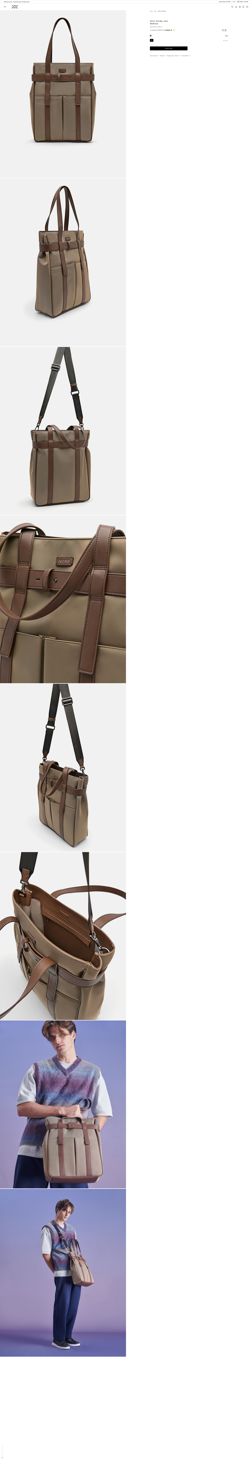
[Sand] (151, 36)
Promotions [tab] (185, 56)
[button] (222, 1)
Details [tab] (162, 56)
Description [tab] (154, 56)
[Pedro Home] (14, 6)
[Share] (225, 30)
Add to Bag (168, 48)
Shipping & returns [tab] (173, 56)
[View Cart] (247, 7)
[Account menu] (240, 7)
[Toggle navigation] (5, 6)
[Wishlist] (243, 7)
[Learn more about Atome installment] (173, 30)
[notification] (236, 7)
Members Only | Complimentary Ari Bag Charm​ (18, 2)
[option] (63, 94)
